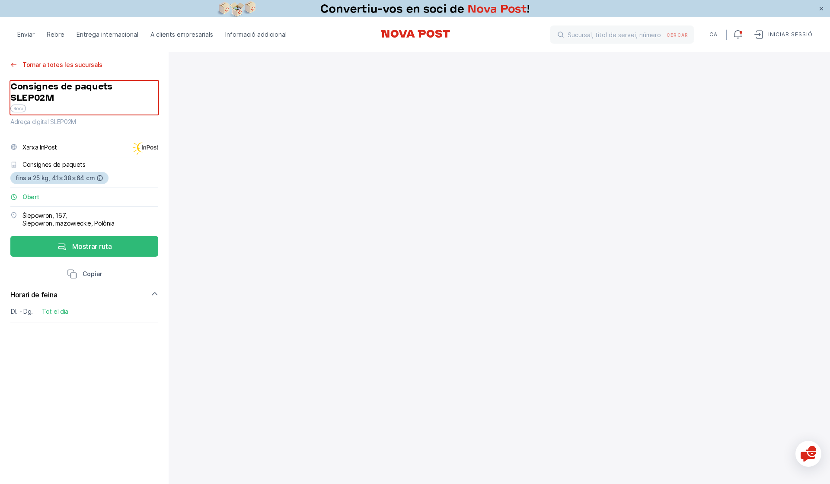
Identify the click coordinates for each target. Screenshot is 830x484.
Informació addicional (256, 34)
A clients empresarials (181, 34)
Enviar (26, 34)
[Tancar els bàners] (821, 8)
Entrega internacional (107, 34)
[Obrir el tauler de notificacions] (738, 34)
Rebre (55, 34)
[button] (84, 275)
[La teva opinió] (808, 454)
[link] (415, 8)
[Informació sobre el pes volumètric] (99, 178)
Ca (713, 34)
